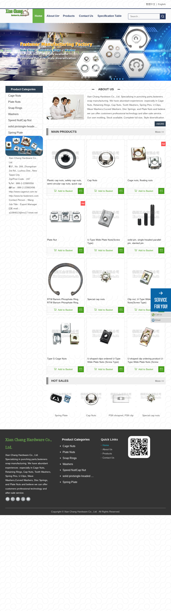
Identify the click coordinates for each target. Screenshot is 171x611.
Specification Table (110, 15)
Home (38, 15)
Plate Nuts (14, 101)
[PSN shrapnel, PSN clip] (121, 398)
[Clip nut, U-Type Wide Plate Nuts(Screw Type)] (146, 277)
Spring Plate (15, 132)
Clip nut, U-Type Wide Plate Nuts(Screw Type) (142, 301)
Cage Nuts (14, 95)
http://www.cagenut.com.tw (23, 191)
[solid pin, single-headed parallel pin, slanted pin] (146, 218)
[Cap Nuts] (105, 158)
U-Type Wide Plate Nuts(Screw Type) (103, 241)
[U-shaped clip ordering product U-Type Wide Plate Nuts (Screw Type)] (146, 336)
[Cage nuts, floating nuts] (146, 158)
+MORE (160, 124)
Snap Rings (15, 108)
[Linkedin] (18, 499)
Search (162, 16)
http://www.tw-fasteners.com (24, 195)
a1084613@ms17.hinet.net (23, 212)
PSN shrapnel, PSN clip (121, 415)
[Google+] (13, 499)
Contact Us (86, 15)
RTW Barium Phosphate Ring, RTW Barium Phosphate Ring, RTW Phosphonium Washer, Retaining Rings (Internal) (63, 301)
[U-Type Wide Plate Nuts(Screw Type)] (105, 218)
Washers (13, 114)
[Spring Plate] (61, 398)
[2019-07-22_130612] (24, 146)
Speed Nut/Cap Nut (19, 120)
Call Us (158, 314)
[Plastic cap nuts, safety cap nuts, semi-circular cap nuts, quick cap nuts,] (65, 158)
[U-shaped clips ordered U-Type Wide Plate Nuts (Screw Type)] (105, 336)
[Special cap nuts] (105, 277)
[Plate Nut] (65, 218)
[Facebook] (8, 499)
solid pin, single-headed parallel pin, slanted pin (144, 241)
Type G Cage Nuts (57, 358)
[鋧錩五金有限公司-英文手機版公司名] (17, 12)
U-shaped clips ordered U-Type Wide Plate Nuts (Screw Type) (103, 360)
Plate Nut (52, 239)
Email (157, 320)
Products (69, 15)
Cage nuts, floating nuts (140, 180)
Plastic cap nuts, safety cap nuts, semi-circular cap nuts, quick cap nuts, (64, 182)
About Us (53, 15)
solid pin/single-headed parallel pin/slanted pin (25, 126)
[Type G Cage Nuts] (65, 336)
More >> (159, 132)
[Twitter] (23, 499)
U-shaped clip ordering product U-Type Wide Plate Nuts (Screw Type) (145, 360)
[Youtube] (28, 499)
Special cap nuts (96, 299)
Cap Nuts (92, 180)
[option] (61, 401)
